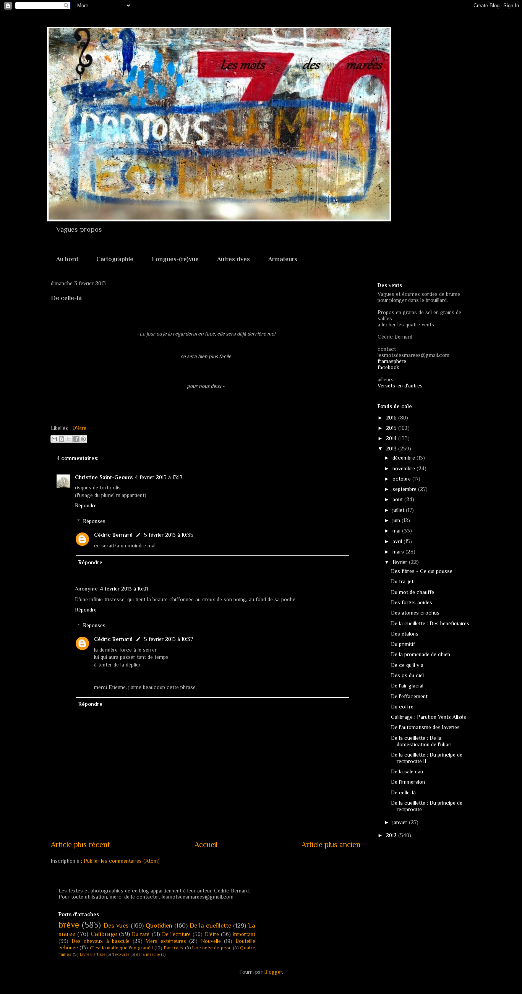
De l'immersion (408, 782)
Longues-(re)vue (175, 259)
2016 (392, 418)
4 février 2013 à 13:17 (158, 477)
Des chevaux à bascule (100, 941)
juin (397, 520)
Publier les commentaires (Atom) (122, 861)
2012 (392, 835)
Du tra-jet (402, 581)
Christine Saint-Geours (104, 477)
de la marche (148, 954)
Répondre (86, 505)
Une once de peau (212, 947)
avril (398, 541)
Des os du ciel (407, 675)
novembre (404, 468)
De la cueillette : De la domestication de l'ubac (421, 741)
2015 (392, 428)
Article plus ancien (331, 844)
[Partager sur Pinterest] (83, 439)
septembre (405, 489)
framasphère (392, 361)
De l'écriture (176, 934)
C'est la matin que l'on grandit (121, 947)
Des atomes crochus (415, 613)
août (398, 499)
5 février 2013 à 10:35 (168, 535)
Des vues (116, 925)
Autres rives (233, 259)
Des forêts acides (411, 602)
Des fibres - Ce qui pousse (421, 571)
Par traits (173, 947)
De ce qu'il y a (407, 665)
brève (68, 924)
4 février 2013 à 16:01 (124, 589)
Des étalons (404, 634)
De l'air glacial (407, 686)
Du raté (140, 934)
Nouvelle (211, 941)
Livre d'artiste (92, 954)
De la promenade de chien (420, 654)
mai (397, 531)
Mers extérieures (166, 941)
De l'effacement (409, 696)
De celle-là (403, 792)
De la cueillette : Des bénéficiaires (430, 623)
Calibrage (104, 934)
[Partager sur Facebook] (76, 439)
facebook (388, 367)
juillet (399, 510)
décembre (404, 458)
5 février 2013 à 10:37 (168, 639)
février (400, 562)
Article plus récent (80, 844)
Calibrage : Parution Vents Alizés (428, 717)
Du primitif (403, 644)
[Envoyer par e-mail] (54, 439)
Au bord (67, 259)
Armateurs (282, 259)
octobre (402, 479)
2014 (392, 438)
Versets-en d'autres (400, 385)
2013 (392, 448)
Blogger (273, 972)
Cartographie (114, 259)
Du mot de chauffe (412, 592)
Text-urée (120, 954)
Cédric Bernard (113, 535)
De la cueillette (210, 925)
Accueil (206, 844)
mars (398, 552)
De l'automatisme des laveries (425, 727)
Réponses (94, 521)
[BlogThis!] (61, 439)
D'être (79, 428)
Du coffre (402, 707)
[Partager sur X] (69, 439)
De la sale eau (407, 771)
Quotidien (159, 925)
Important (244, 934)
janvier (400, 822)
